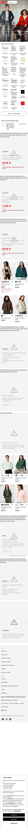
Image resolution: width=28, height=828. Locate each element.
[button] (7, 270)
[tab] (3, 6)
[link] (13, 696)
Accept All (14, 815)
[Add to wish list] (12, 281)
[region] (14, 801)
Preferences (13, 823)
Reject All (14, 819)
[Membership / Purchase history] (19, 2)
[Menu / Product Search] (26, 2)
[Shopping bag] (22, 2)
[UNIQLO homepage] (3, 2)
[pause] (26, 21)
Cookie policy (17, 811)
